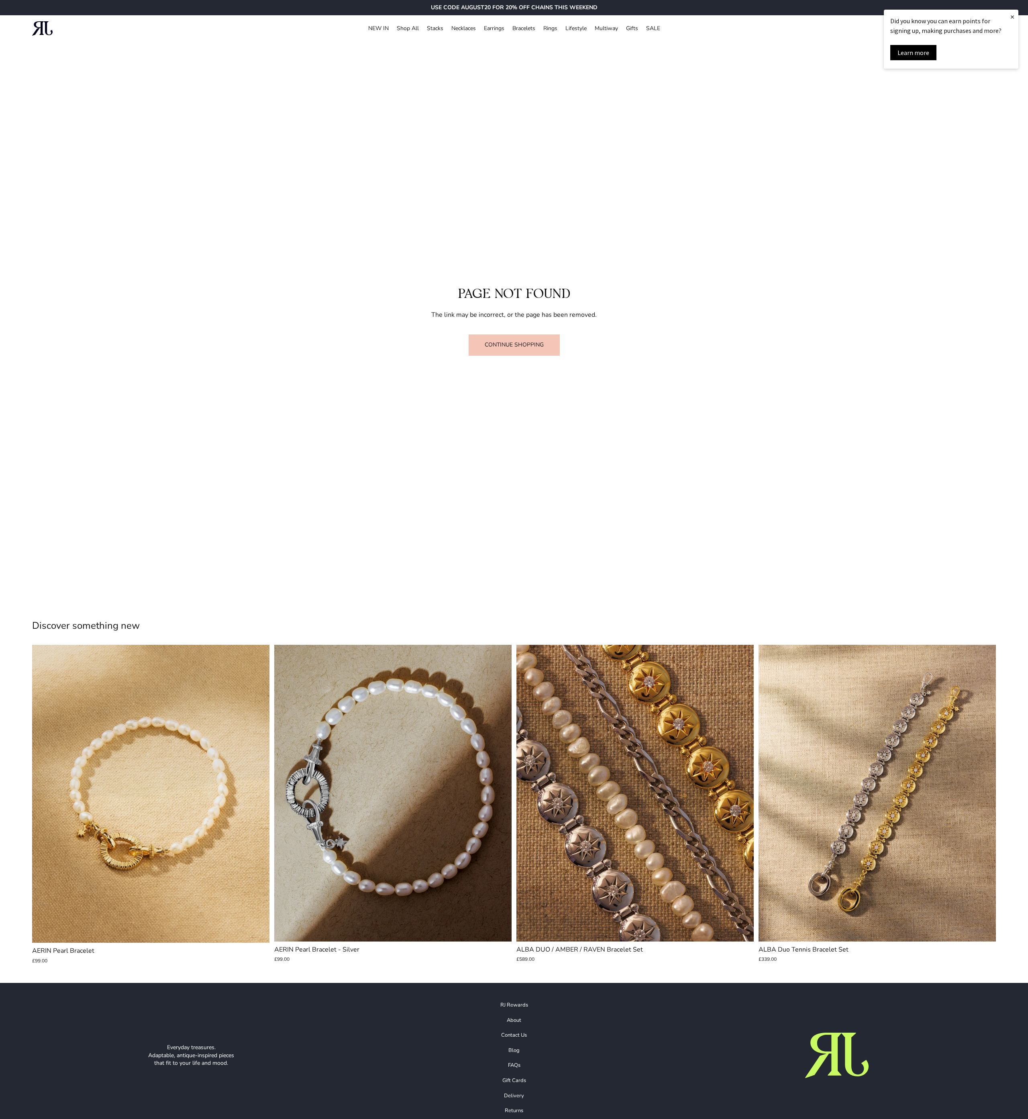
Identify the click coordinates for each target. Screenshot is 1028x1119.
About (514, 1020)
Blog (514, 1050)
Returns (514, 1110)
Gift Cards (514, 1080)
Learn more (913, 53)
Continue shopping (514, 345)
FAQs (514, 1065)
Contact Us (514, 1035)
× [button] (1012, 17)
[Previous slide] (44, 794)
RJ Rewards (514, 1005)
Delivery (514, 1095)
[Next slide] (257, 794)
